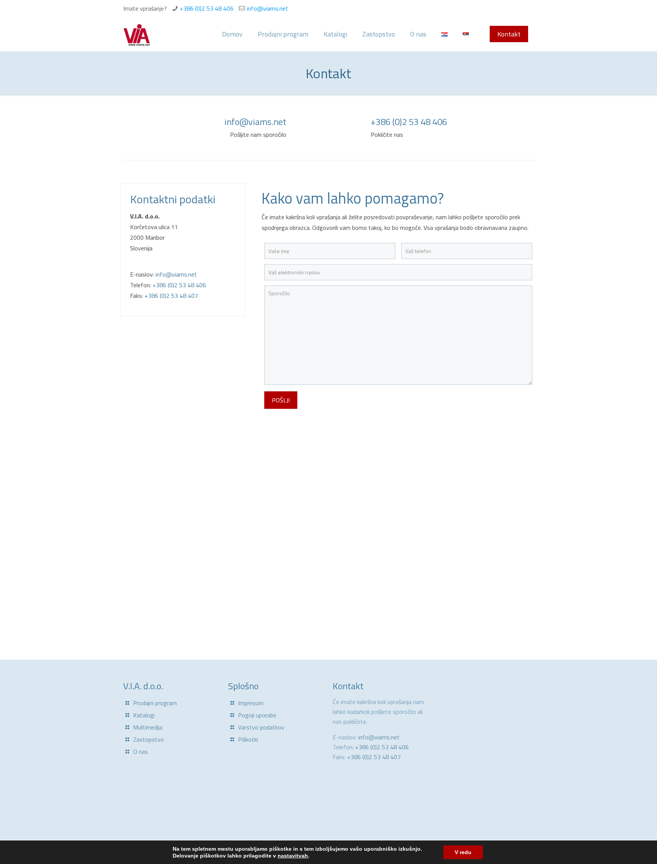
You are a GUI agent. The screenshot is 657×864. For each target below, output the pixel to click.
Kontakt (509, 34)
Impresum (250, 702)
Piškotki (248, 739)
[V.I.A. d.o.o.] (136, 34)
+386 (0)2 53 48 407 (171, 295)
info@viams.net (267, 8)
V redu (463, 852)
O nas (140, 751)
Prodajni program (155, 702)
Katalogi (144, 715)
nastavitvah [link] (293, 856)
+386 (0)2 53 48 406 (206, 8)
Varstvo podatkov (261, 727)
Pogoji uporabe (257, 715)
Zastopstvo (148, 739)
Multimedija (147, 727)
